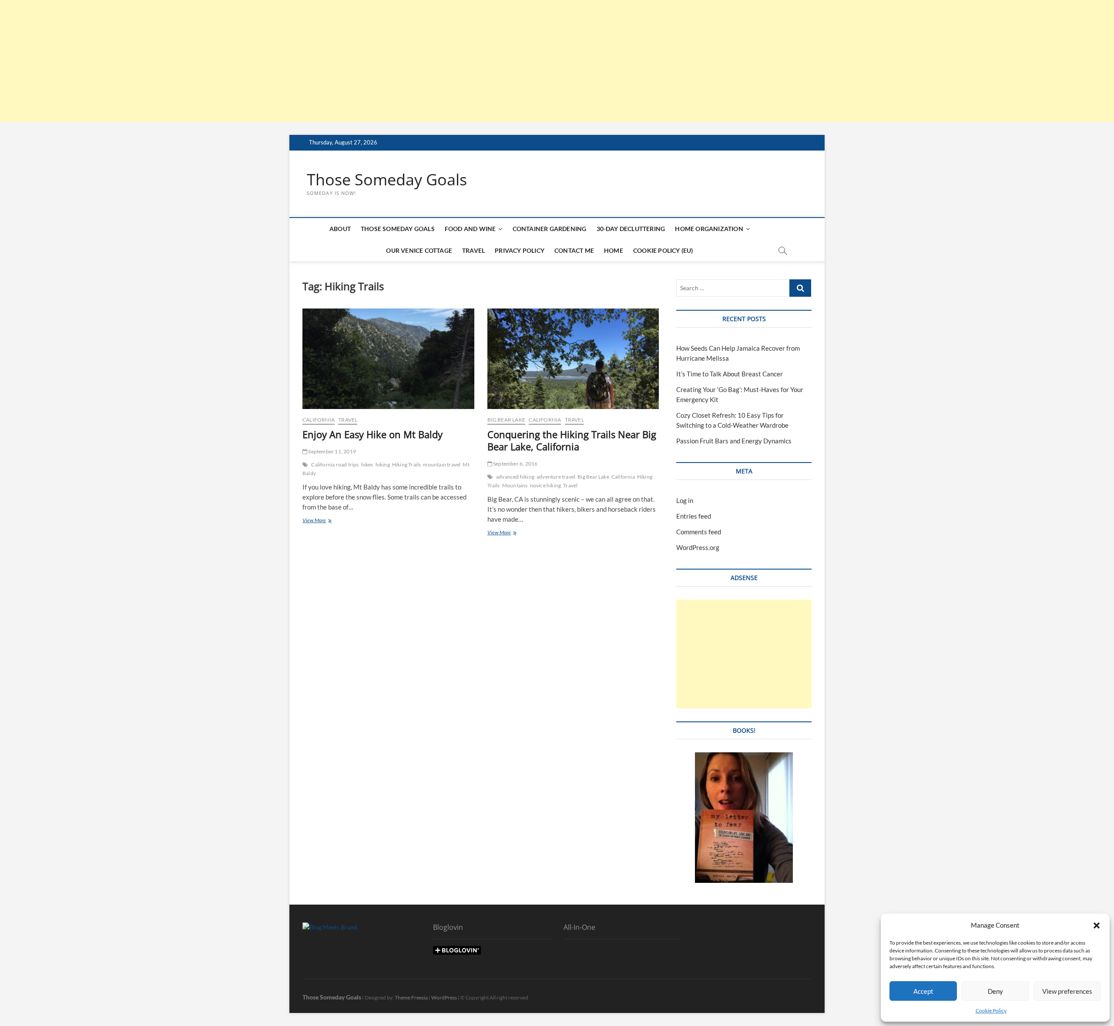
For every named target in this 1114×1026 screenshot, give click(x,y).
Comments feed (698, 532)
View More (320, 521)
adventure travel (556, 476)
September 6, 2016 (515, 463)
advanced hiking (515, 476)
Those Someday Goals (387, 179)
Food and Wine (470, 228)
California (318, 419)
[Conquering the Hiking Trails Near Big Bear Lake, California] (573, 358)
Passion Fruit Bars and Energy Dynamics (734, 441)
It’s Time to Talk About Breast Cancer (729, 374)
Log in (684, 500)
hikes (367, 464)
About (340, 228)
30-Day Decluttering (631, 228)
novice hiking (545, 485)
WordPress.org (697, 547)
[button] (1096, 925)
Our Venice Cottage (419, 250)
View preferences (1067, 991)
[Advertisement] (261, 61)
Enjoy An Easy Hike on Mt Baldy (372, 434)
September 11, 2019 (331, 451)
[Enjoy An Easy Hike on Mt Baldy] (388, 358)
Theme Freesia (411, 997)
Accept (923, 991)
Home (613, 250)
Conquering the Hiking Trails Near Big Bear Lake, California (571, 440)
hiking (383, 464)
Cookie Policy (991, 1010)
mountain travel (441, 464)
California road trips (335, 464)
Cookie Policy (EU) (663, 250)
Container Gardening (550, 228)
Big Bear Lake (506, 419)
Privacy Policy (519, 250)
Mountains (515, 485)
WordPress (444, 997)
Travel (473, 250)
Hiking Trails (406, 464)
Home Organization (709, 228)
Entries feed (693, 516)
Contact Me (574, 250)
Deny (995, 991)
